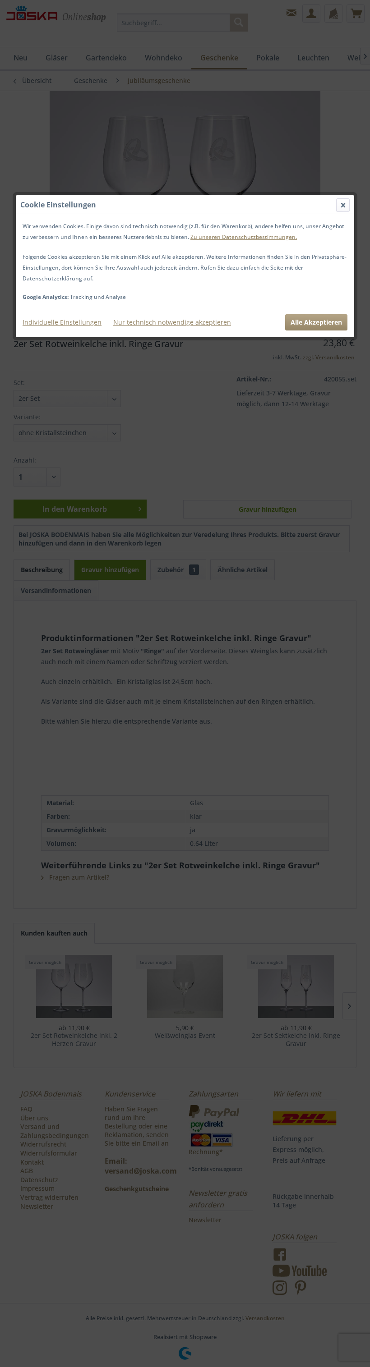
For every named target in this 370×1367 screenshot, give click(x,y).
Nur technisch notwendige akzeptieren (172, 322)
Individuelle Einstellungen (62, 322)
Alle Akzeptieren (316, 322)
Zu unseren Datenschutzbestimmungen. (243, 237)
